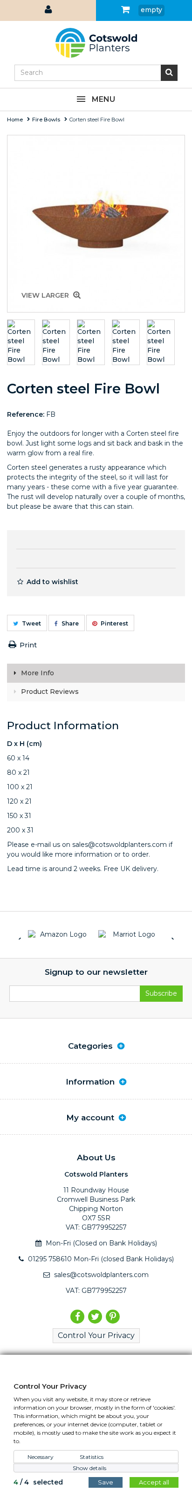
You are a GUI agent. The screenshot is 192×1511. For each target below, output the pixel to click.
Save (105, 1482)
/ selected (38, 1482)
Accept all (154, 1482)
